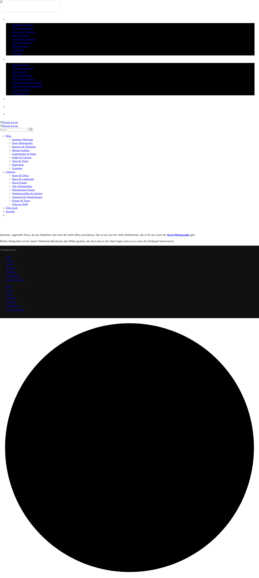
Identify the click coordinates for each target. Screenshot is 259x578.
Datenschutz (11, 272)
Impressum (10, 268)
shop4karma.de (12, 276)
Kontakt (9, 264)
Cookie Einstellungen (15, 280)
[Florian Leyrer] (9, 122)
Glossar (9, 260)
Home (9, 221)
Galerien (10, 224)
